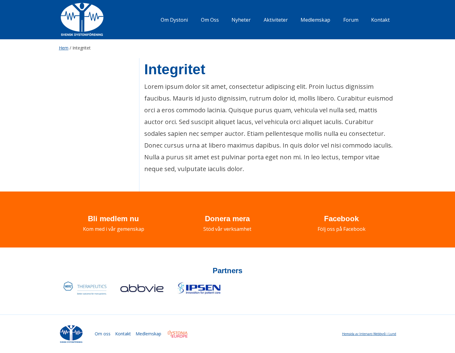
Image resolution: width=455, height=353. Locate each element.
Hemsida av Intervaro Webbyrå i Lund (369, 334)
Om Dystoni (174, 19)
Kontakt (380, 19)
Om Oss (210, 19)
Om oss (102, 334)
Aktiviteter (276, 19)
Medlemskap (315, 19)
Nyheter (241, 19)
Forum (350, 19)
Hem (63, 48)
